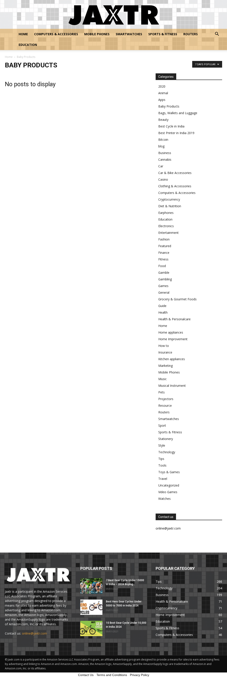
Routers (190, 34)
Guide (162, 306)
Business (164, 153)
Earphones (166, 213)
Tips (161, 459)
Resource (165, 405)
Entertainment (168, 233)
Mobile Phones (97, 34)
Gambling (165, 279)
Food (162, 266)
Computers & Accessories (56, 34)
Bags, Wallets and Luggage (177, 113)
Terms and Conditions (111, 675)
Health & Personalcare (174, 319)
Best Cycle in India (171, 126)
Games (163, 286)
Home (23, 34)
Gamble (163, 272)
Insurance (165, 352)
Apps (161, 100)
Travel (162, 479)
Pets (161, 392)
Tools (162, 465)
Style (161, 445)
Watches (164, 498)
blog (161, 146)
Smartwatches (129, 34)
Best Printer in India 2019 (176, 133)
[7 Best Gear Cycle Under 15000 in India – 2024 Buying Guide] (91, 586)
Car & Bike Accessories (175, 173)
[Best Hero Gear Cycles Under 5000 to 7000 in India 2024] (91, 607)
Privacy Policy (139, 675)
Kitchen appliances (171, 359)
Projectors (165, 399)
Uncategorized (168, 485)
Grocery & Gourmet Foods (177, 299)
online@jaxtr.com (34, 633)
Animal (163, 93)
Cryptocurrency (169, 199)
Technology (166, 452)
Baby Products (168, 106)
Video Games (167, 492)
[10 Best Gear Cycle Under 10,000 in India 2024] (91, 628)
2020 (161, 86)
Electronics (166, 226)
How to (163, 346)
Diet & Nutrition (169, 206)
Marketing (165, 365)
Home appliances (170, 332)
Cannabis (164, 159)
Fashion (164, 239)
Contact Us (86, 675)
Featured (164, 246)
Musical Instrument (172, 385)
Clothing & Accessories (174, 186)
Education (28, 45)
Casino (163, 179)
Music (162, 379)
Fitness (163, 259)
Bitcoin (163, 139)
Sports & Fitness (162, 34)
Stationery (165, 439)
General (163, 292)
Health (163, 312)
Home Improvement (173, 339)
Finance (163, 252)
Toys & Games (169, 472)
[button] (216, 34)
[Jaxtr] (113, 15)
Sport (162, 425)
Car (160, 166)
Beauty (163, 119)
